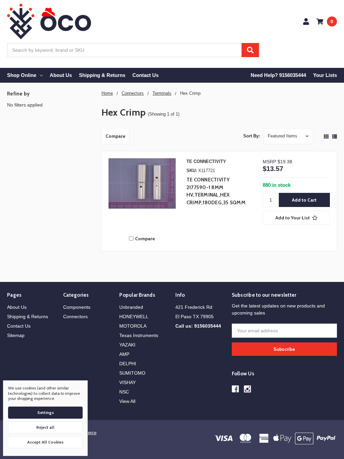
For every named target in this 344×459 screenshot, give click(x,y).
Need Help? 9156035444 (278, 75)
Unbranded (131, 307)
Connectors (75, 316)
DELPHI (127, 363)
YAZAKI (127, 344)
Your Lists (325, 75)
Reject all (45, 427)
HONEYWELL (133, 316)
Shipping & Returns (102, 75)
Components (76, 307)
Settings (45, 412)
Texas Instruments (138, 335)
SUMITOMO (132, 373)
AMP (124, 354)
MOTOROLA (132, 326)
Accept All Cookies (45, 442)
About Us (61, 75)
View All (127, 401)
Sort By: (251, 135)
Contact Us (145, 75)
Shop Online (21, 75)
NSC (124, 391)
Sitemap (16, 335)
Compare (115, 136)
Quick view (142, 193)
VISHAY (127, 382)
